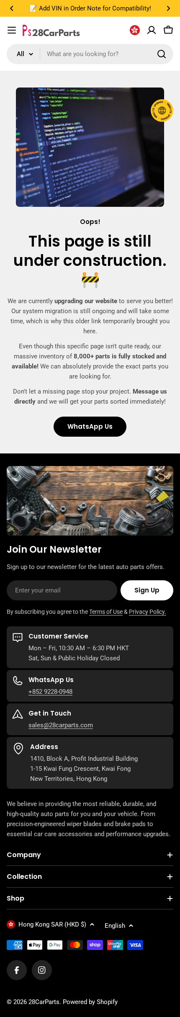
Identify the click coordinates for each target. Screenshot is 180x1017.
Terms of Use (106, 611)
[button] (12, 8)
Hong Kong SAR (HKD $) (52, 924)
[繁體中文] (135, 30)
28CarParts (43, 1002)
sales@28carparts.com (60, 725)
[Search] (162, 54)
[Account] (152, 30)
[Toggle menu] (12, 30)
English (115, 925)
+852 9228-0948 (50, 691)
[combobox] (90, 54)
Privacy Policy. (147, 611)
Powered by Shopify (90, 1002)
